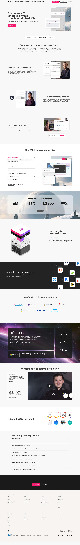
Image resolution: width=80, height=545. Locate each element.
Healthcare (9, 520)
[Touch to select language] (71, 1)
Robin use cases (10, 502)
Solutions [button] (21, 1)
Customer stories (60, 499)
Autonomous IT (11, 494)
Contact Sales (44, 484)
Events (25, 517)
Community (26, 519)
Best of (59, 504)
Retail (8, 522)
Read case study (12, 397)
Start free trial (55, 1)
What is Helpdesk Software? (45, 502)
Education (9, 519)
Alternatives (59, 507)
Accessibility (39, 535)
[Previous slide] (65, 395)
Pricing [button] (43, 1)
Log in (69, 1)
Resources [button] (33, 1)
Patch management (27, 499)
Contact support (43, 517)
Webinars (42, 496)
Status (34, 535)
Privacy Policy (15, 535)
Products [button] (16, 1)
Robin (8, 496)
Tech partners (43, 519)
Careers (59, 517)
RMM (25, 496)
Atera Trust (29, 535)
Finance (9, 525)
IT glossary (42, 499)
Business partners (43, 520)
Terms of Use (22, 535)
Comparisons (60, 505)
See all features (19, 184)
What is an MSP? (43, 504)
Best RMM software (44, 505)
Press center (60, 519)
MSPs (8, 517)
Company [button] (38, 1)
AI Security (9, 499)
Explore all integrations (10, 278)
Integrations (26, 502)
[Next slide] (71, 395)
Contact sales (63, 1)
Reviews (59, 502)
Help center (59, 496)
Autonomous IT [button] (27, 1)
